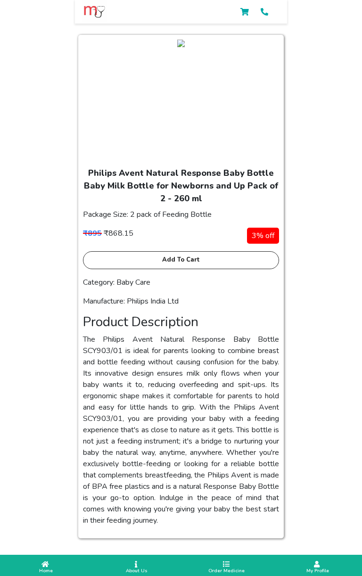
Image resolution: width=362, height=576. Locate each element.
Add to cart (181, 259)
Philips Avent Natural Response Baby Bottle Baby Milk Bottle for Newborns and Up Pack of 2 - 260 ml (181, 185)
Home (45, 571)
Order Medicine (226, 571)
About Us (136, 571)
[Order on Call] (264, 12)
